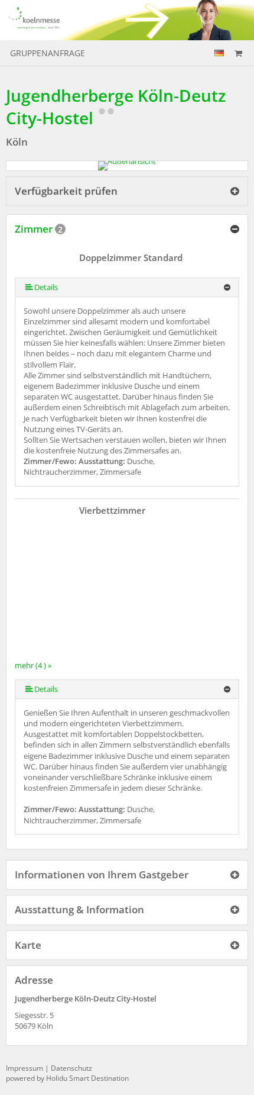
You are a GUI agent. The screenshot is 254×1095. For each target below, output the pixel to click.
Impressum (24, 1068)
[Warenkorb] (238, 53)
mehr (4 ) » (33, 665)
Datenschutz (71, 1068)
